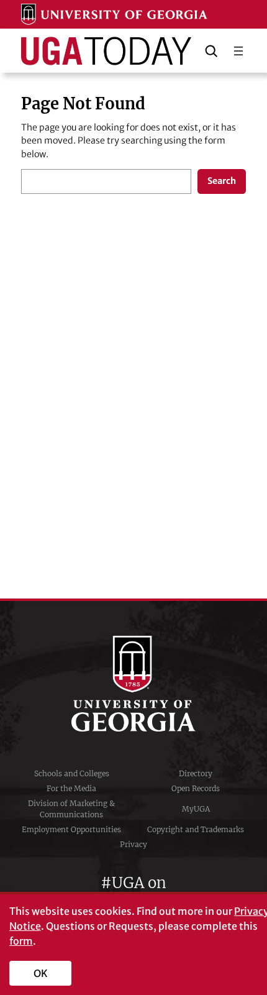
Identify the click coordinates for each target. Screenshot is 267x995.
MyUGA (196, 809)
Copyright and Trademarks (195, 829)
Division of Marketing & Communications (71, 809)
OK (41, 973)
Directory (195, 773)
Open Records (195, 788)
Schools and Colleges (71, 773)
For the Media (71, 788)
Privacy (133, 844)
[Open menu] (238, 51)
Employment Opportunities (71, 829)
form (21, 941)
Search (221, 180)
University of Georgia (133, 683)
